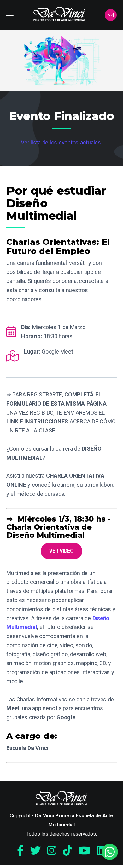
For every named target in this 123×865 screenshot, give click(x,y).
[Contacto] (111, 15)
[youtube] (84, 850)
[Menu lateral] (10, 15)
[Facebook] (20, 850)
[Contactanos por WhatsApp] (110, 852)
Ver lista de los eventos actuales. (61, 142)
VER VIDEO (61, 551)
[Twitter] (35, 850)
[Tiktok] (67, 850)
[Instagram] (51, 850)
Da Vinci (59, 14)
